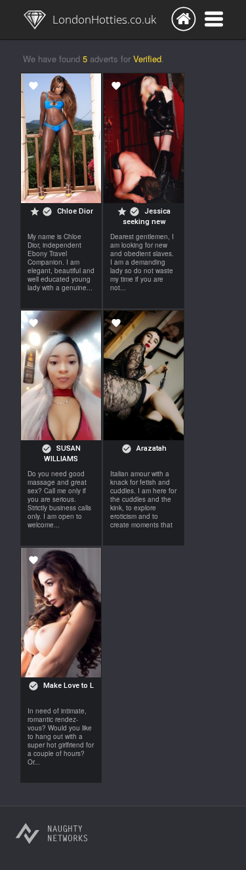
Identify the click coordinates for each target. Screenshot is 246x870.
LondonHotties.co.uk (104, 19)
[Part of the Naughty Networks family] (52, 836)
